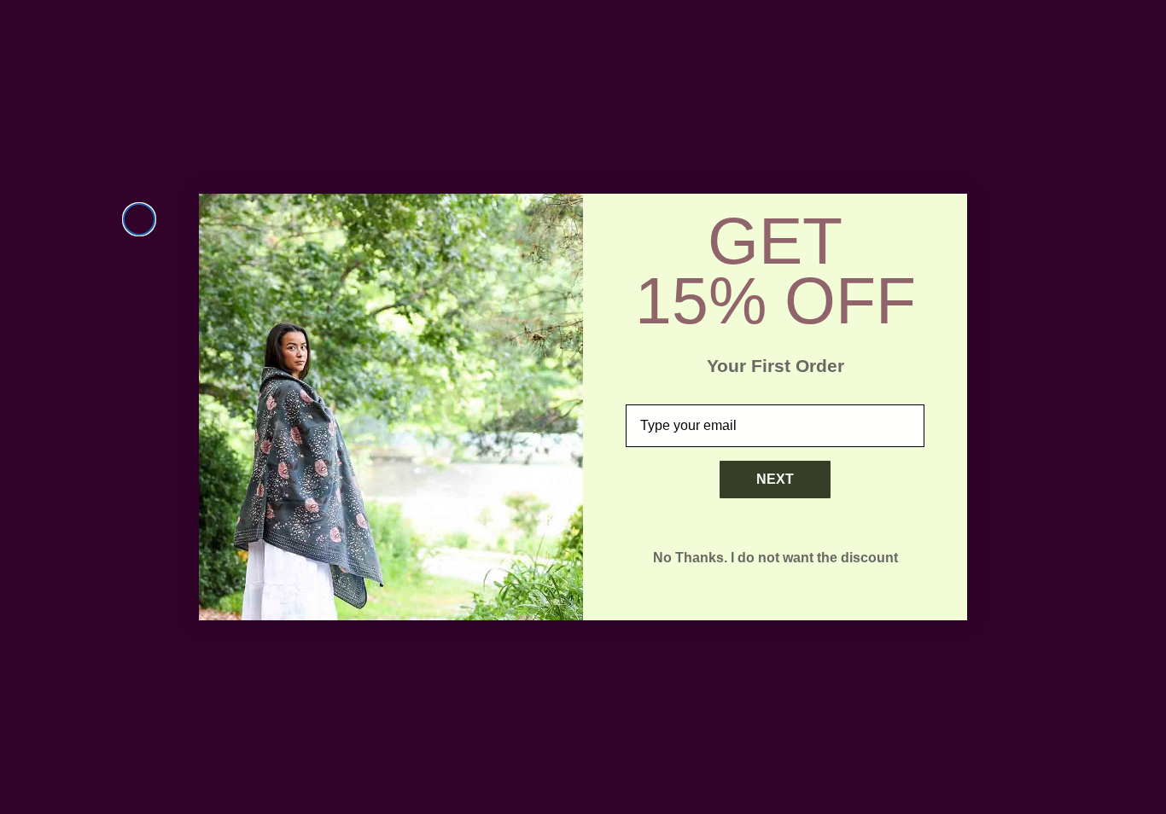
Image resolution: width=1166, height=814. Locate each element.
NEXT (775, 479)
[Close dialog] (139, 219)
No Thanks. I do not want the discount (775, 557)
